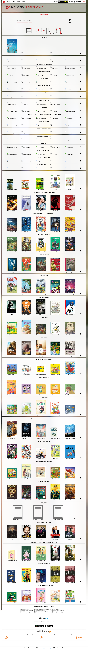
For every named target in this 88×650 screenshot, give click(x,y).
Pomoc (18, 1)
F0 (74, 1)
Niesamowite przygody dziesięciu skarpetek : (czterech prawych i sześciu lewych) (32, 610)
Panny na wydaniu (55, 611)
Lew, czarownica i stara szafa (24, 609)
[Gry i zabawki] (58, 34)
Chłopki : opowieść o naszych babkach (42, 611)
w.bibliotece (38, 634)
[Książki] (29, 34)
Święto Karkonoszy (55, 613)
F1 (76, 1)
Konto (23, 1)
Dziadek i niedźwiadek (55, 609)
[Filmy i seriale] (44, 34)
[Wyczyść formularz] (68, 22)
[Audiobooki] (36, 34)
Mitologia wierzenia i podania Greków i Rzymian (27, 612)
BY (67, 1)
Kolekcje (30, 22)
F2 (79, 1)
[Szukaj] (70, 20)
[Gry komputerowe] (51, 34)
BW (62, 1)
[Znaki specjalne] (70, 22)
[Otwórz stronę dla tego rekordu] (12, 46)
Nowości (8, 1)
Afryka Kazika (38, 612)
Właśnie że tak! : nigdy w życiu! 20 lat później (59, 612)
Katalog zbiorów (44, 14)
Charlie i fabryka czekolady (24, 613)
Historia (13, 1)
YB (64, 1)
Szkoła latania (22, 611)
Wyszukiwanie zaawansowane (22, 22)
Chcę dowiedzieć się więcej (38, 648)
